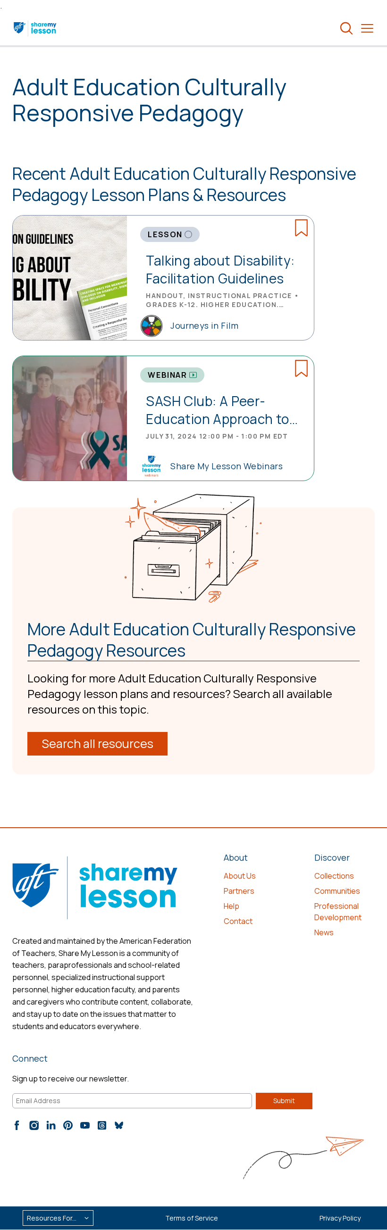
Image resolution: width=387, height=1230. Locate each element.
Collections (334, 876)
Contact (238, 921)
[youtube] (85, 1125)
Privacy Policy (340, 1217)
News (324, 932)
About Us (240, 876)
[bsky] (119, 1125)
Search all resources (97, 743)
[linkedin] (51, 1125)
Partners (239, 891)
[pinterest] (68, 1125)
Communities (337, 891)
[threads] (102, 1125)
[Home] (35, 28)
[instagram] (34, 1125)
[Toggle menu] (367, 28)
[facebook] (17, 1125)
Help (231, 906)
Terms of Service (191, 1217)
